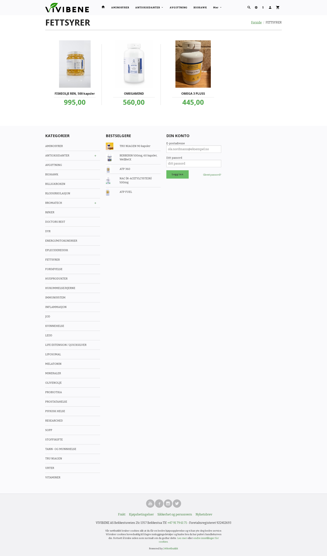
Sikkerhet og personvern (174, 514)
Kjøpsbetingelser (141, 514)
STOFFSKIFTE (54, 439)
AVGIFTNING (178, 7)
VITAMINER (52, 477)
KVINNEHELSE (54, 326)
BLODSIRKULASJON (57, 193)
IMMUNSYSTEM (55, 297)
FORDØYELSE (53, 269)
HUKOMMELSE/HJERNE (60, 288)
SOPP (48, 430)
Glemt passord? (212, 174)
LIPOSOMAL (53, 354)
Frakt (121, 514)
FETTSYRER (52, 259)
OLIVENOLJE (53, 382)
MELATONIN (53, 363)
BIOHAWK (200, 7)
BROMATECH (53, 203)
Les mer (182, 538)
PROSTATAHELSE (56, 401)
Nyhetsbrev (204, 514)
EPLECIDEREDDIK (56, 250)
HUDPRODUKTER (56, 278)
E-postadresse (175, 143)
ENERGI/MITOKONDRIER (61, 240)
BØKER (49, 212)
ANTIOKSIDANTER (147, 7)
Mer (215, 7)
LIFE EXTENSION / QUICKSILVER (65, 345)
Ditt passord (174, 157)
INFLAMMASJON (56, 307)
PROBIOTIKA (53, 392)
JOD (47, 316)
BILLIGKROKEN (55, 184)
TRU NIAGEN (53, 458)
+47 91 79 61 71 (177, 523)
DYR (48, 231)
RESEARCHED (54, 420)
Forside (256, 22)
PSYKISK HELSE (55, 411)
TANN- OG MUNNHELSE (60, 449)
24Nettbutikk (170, 548)
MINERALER (53, 373)
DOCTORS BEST (55, 221)
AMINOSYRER (120, 7)
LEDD (48, 335)
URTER (49, 468)
